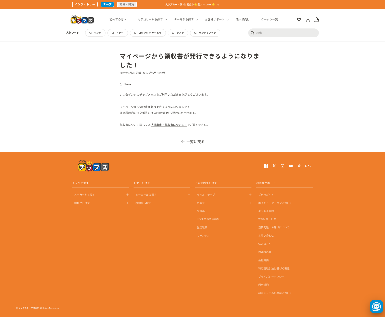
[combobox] (283, 33)
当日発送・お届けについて (274, 227)
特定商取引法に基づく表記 (274, 268)
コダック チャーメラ (150, 32)
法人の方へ (264, 243)
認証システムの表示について (275, 293)
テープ (107, 4)
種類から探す (82, 203)
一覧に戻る (195, 142)
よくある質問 (266, 211)
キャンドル (203, 235)
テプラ (180, 32)
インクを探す (80, 183)
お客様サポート (266, 183)
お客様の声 (264, 252)
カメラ (201, 203)
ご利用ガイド (266, 194)
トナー (120, 32)
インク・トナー (85, 4)
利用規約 (263, 285)
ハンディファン (207, 32)
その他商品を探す (206, 183)
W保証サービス (267, 219)
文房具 (201, 211)
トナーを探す (142, 183)
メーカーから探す (84, 194)
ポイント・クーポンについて (275, 203)
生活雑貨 (202, 227)
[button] (150, 19)
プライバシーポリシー (271, 276)
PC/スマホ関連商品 (208, 219)
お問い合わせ (266, 235)
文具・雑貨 (127, 4)
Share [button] (127, 84)
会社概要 (263, 260)
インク (97, 32)
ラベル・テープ (206, 194)
